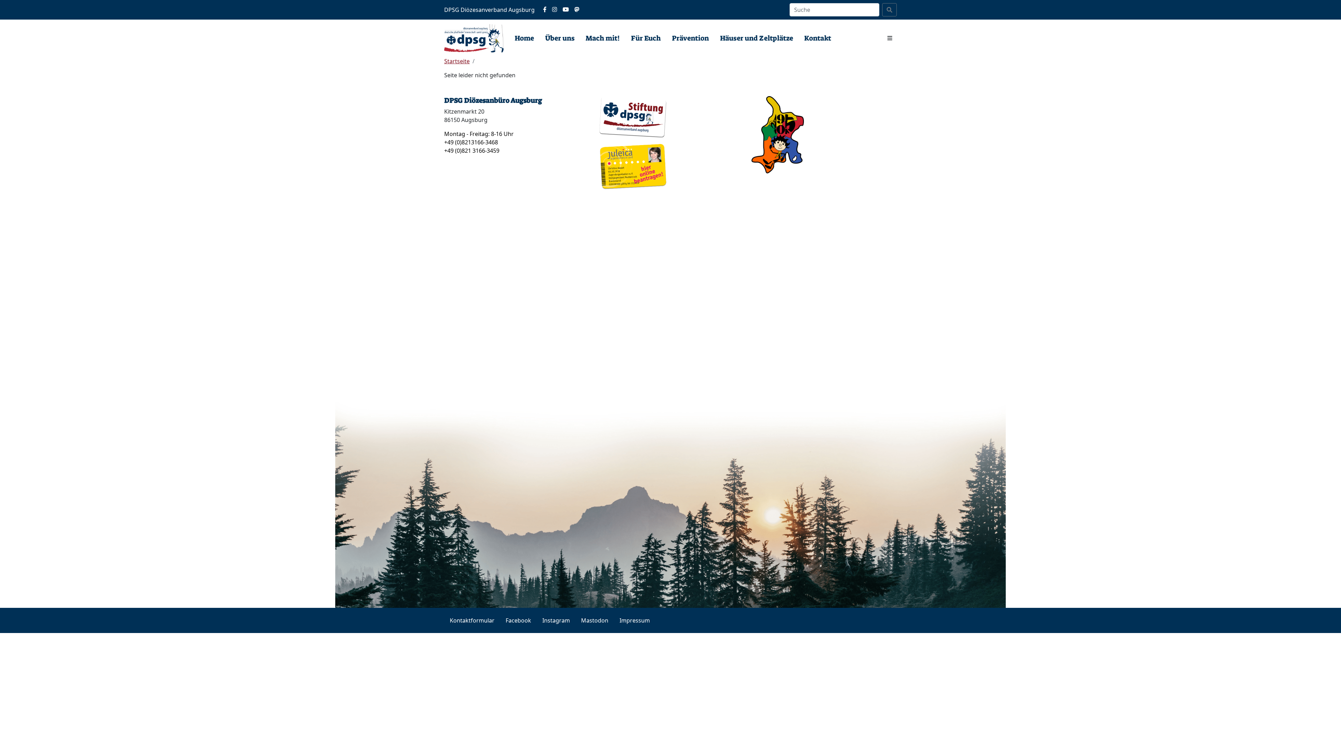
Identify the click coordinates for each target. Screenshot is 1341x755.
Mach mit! (603, 38)
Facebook (518, 620)
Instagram (556, 620)
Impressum (635, 620)
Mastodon (594, 620)
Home (524, 38)
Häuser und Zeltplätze (756, 38)
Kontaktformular (472, 620)
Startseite (457, 61)
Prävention (690, 38)
